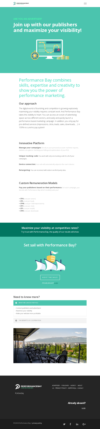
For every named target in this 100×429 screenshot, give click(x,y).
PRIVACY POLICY (61, 388)
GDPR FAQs (72, 388)
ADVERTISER (56, 385)
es (20, 393)
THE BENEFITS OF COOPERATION (30, 320)
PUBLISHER (65, 385)
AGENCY (73, 385)
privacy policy (37, 423)
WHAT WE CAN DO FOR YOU (28, 303)
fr (15, 393)
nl (17, 393)
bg (23, 393)
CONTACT (80, 388)
